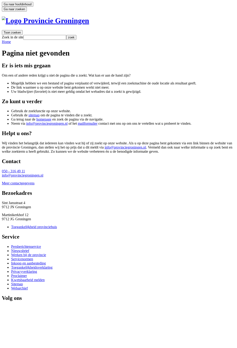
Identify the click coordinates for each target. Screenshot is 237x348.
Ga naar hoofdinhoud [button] (17, 4)
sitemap (34, 115)
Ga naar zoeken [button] (14, 9)
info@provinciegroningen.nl (47, 123)
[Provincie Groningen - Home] (45, 20)
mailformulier (87, 123)
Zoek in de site (12, 37)
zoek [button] (71, 37)
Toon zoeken (12, 32)
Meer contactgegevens (18, 183)
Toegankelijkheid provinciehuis (34, 227)
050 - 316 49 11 (13, 171)
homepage (43, 119)
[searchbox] (44, 37)
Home (6, 42)
